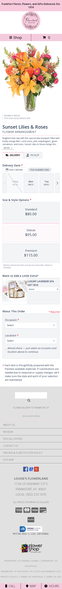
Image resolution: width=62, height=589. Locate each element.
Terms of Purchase (31, 576)
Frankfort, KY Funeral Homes (21, 560)
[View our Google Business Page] (31, 470)
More (7, 147)
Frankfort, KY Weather (14, 571)
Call (11, 586)
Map (32, 586)
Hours (53, 586)
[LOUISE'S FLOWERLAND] (31, 29)
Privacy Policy (9, 576)
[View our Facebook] (25, 470)
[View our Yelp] (36, 470)
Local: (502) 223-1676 (31, 494)
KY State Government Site (45, 571)
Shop (17, 37)
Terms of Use (53, 576)
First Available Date (39, 169)
